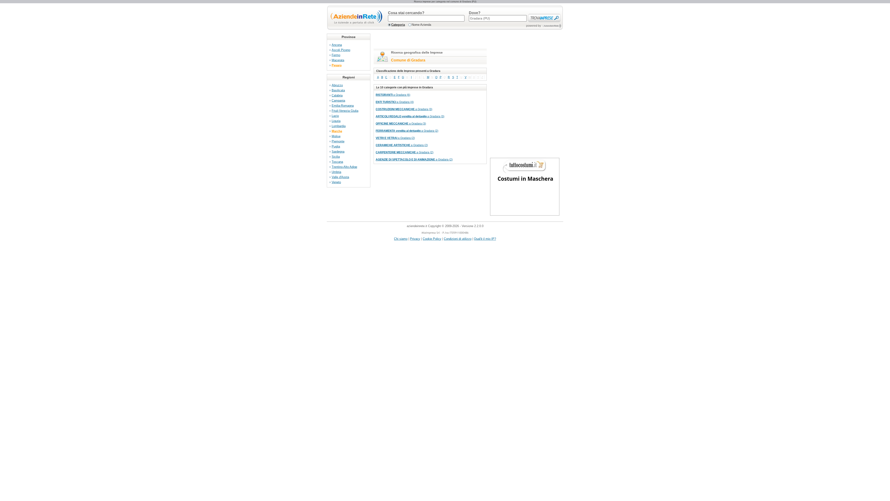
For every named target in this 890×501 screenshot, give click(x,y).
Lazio (335, 116)
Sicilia (336, 156)
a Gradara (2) (407, 130)
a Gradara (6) (393, 94)
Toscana (337, 162)
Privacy (415, 239)
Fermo (336, 55)
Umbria (336, 172)
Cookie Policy (432, 239)
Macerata (338, 60)
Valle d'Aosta (340, 177)
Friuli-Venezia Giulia (345, 110)
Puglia (336, 146)
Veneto (336, 182)
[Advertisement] (428, 41)
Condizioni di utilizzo (457, 239)
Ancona (337, 45)
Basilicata (338, 90)
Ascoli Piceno (341, 50)
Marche (337, 131)
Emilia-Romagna (343, 105)
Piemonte (338, 141)
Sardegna (338, 151)
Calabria (337, 95)
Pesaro (337, 65)
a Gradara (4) (395, 102)
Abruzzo (337, 85)
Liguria (336, 121)
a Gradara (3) (404, 109)
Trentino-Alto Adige (344, 167)
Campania (338, 100)
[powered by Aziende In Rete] (552, 26)
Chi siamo (400, 239)
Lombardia (339, 126)
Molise (336, 136)
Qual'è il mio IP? (485, 239)
